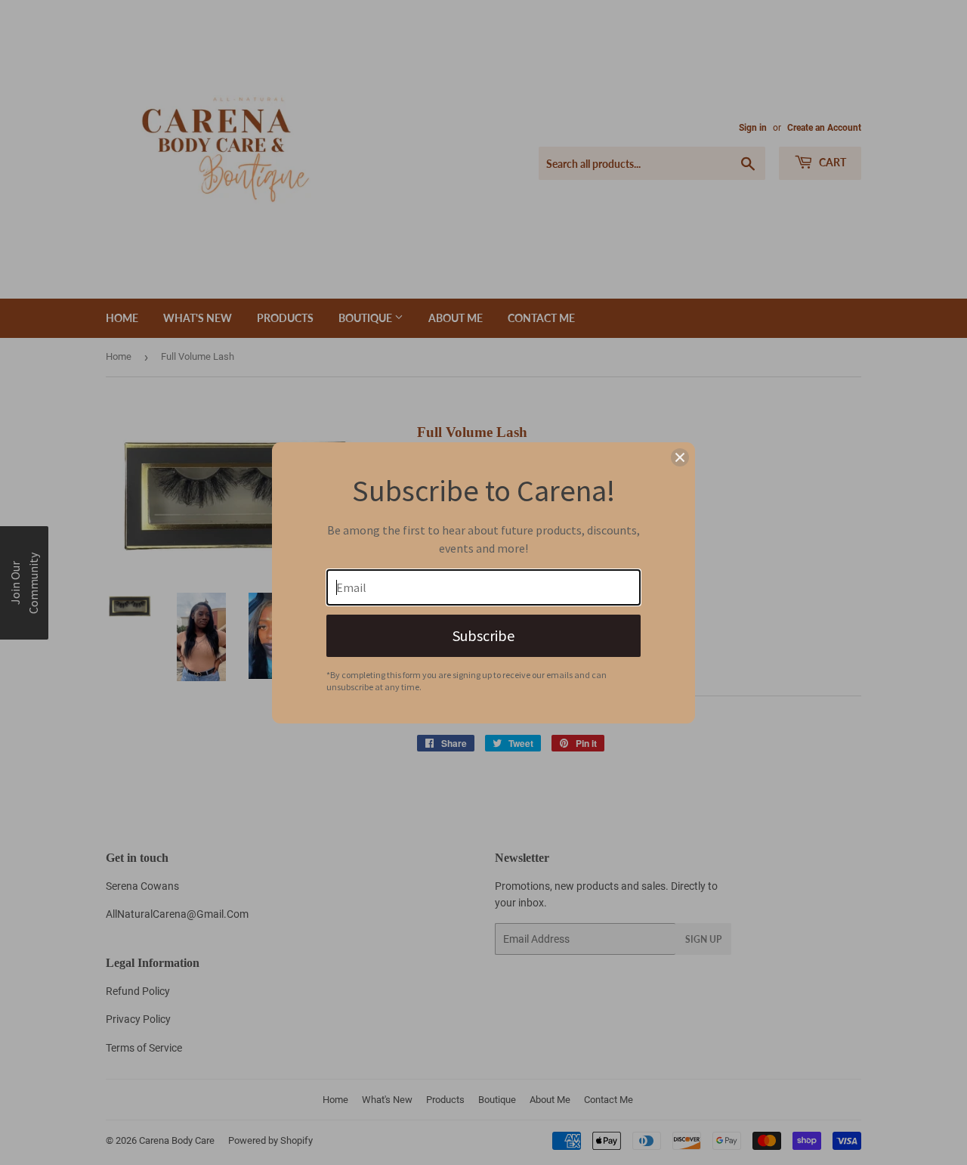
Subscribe (483, 635)
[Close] (680, 457)
